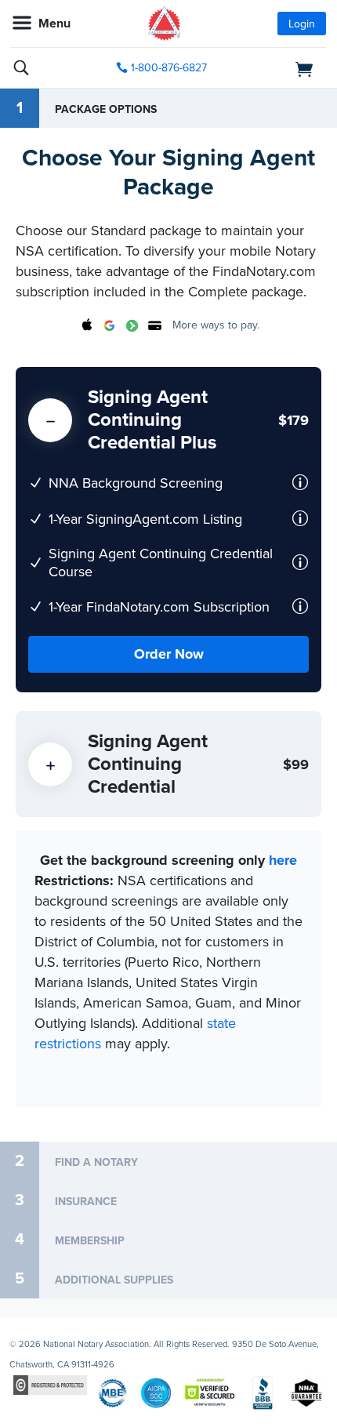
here (283, 860)
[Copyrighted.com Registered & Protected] (50, 1384)
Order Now (169, 654)
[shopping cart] (277, 68)
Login (301, 24)
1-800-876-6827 (169, 67)
